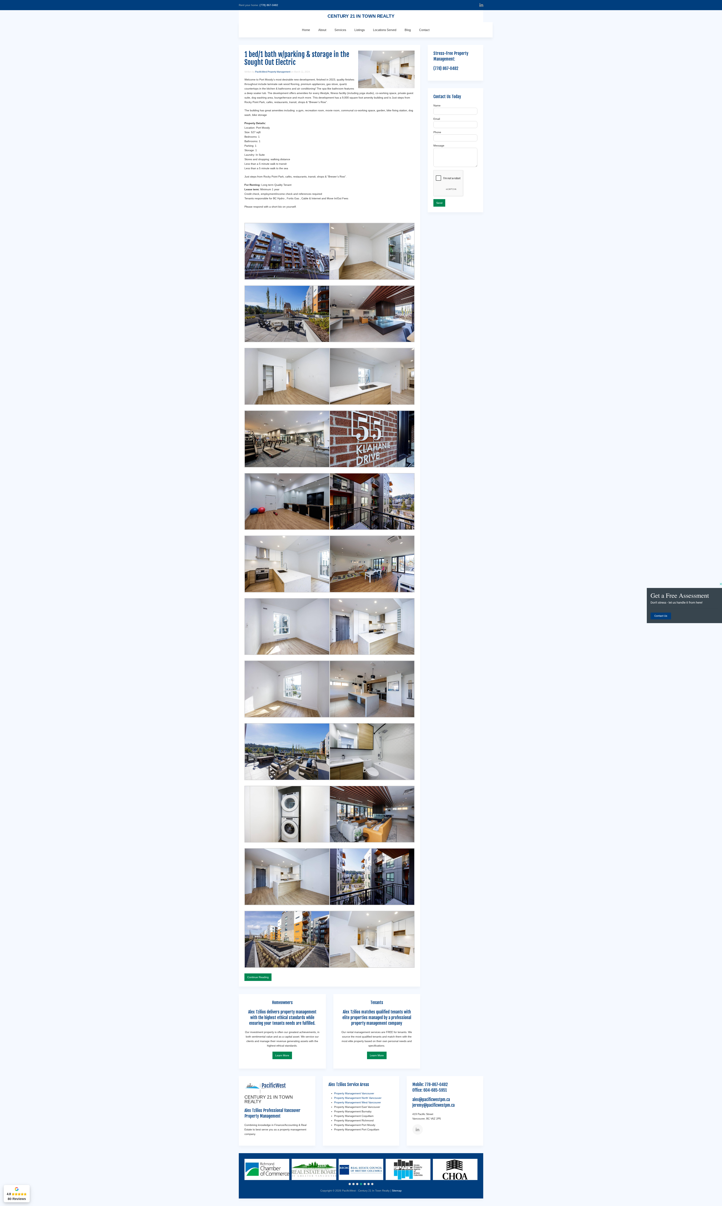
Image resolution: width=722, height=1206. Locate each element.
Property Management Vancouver (354, 1093)
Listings (359, 30)
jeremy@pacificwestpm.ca (433, 1105)
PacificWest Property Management (272, 72)
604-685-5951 (435, 1090)
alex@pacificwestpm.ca (431, 1099)
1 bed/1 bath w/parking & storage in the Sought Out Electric (296, 58)
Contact (424, 30)
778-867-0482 (436, 1084)
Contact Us (660, 615)
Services (340, 30)
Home (306, 30)
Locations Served (384, 30)
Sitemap (397, 1190)
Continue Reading (258, 977)
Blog (408, 30)
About (322, 30)
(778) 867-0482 (268, 5)
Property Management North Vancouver (357, 1097)
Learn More (282, 1055)
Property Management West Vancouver (357, 1102)
